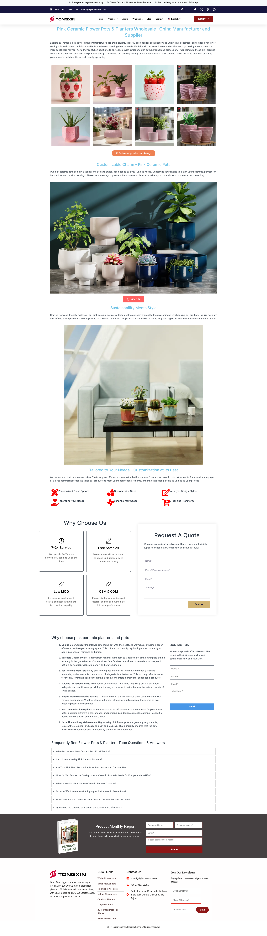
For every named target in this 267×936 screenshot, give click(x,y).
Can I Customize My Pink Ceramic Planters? (79, 759)
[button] (182, 9)
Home (100, 19)
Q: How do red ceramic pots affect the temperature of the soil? (89, 807)
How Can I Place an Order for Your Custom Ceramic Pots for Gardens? (93, 799)
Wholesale (138, 19)
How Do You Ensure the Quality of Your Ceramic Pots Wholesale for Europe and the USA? (103, 775)
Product (111, 19)
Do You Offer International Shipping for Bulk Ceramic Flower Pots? (91, 791)
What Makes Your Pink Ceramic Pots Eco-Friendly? (83, 751)
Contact (159, 19)
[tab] (133, 751)
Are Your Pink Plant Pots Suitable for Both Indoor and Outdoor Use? (92, 767)
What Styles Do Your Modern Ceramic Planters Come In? (86, 783)
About (125, 19)
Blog (149, 19)
